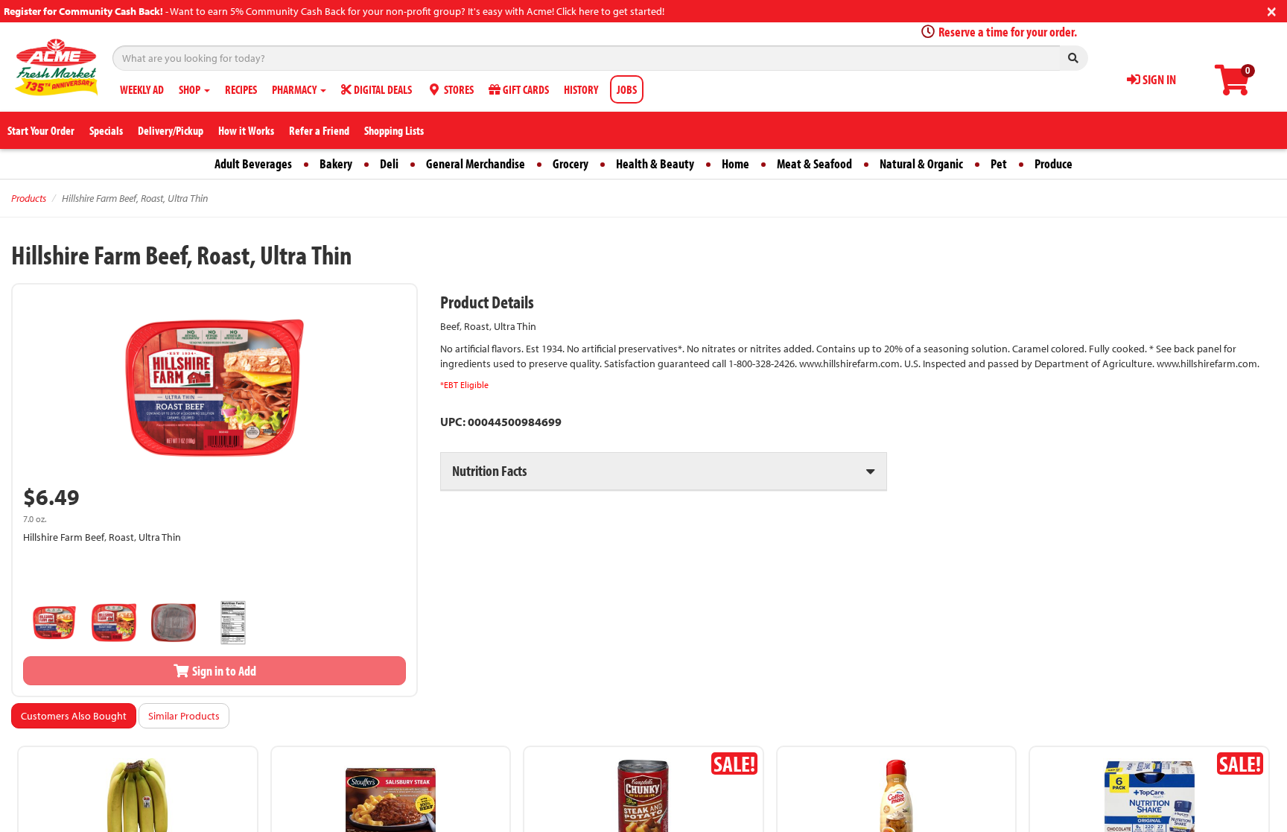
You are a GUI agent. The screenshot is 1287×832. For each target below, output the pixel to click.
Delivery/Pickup (170, 130)
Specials (106, 130)
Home (735, 163)
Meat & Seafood (814, 163)
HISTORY (581, 89)
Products (28, 198)
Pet (999, 163)
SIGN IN (1158, 79)
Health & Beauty (655, 163)
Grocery (570, 163)
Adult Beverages (253, 163)
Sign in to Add (223, 670)
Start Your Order (40, 130)
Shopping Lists (394, 130)
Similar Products (184, 716)
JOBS (627, 89)
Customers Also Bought (74, 716)
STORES (458, 89)
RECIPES (241, 89)
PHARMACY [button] (295, 89)
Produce (1053, 163)
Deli (389, 163)
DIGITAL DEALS (382, 89)
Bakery (336, 163)
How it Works (246, 130)
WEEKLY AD (142, 89)
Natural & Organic (921, 163)
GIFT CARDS (524, 89)
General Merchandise (475, 163)
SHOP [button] (191, 89)
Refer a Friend (319, 130)
